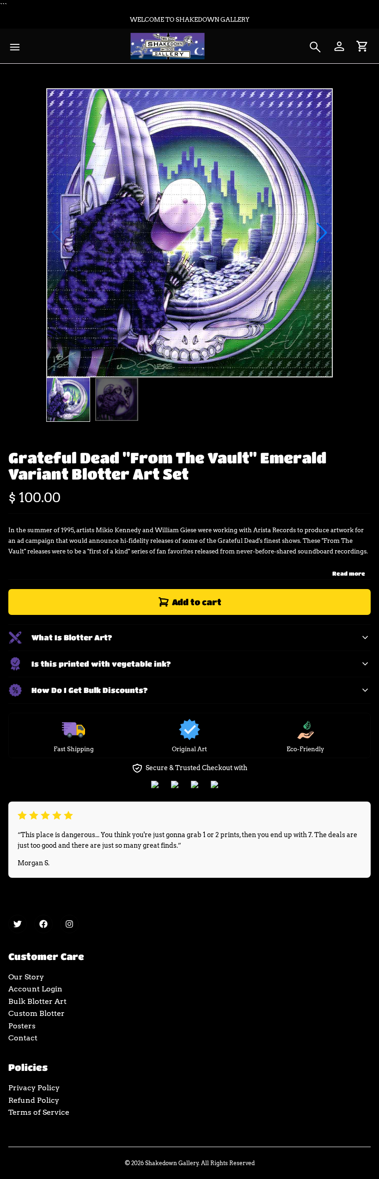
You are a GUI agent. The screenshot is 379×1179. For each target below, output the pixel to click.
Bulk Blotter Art (37, 1001)
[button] (322, 233)
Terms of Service (38, 1112)
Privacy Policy (34, 1087)
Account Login (35, 989)
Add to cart (196, 602)
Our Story (26, 976)
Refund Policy (33, 1100)
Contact (22, 1037)
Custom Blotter (36, 1013)
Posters (22, 1025)
